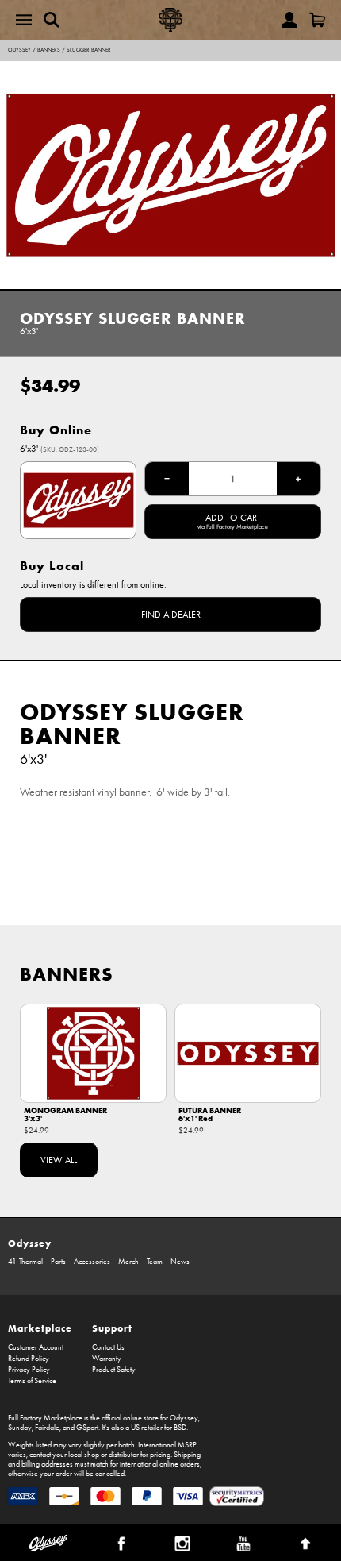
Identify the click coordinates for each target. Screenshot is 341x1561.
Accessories (92, 1261)
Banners (48, 50)
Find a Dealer (171, 614)
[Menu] (24, 20)
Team (155, 1261)
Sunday (20, 1427)
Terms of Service (32, 1381)
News (180, 1261)
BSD (180, 1427)
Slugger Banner (89, 50)
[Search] (51, 20)
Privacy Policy (29, 1369)
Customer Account (35, 1347)
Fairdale (47, 1427)
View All (58, 1160)
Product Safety (114, 1369)
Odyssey (19, 50)
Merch (128, 1261)
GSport (87, 1427)
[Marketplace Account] (289, 20)
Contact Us (108, 1347)
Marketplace (40, 1328)
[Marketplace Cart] (317, 20)
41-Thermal (25, 1261)
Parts (58, 1261)
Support (112, 1328)
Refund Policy (28, 1358)
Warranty (106, 1358)
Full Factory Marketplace (45, 1418)
